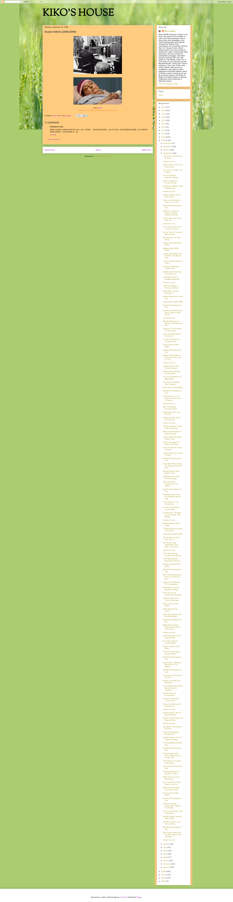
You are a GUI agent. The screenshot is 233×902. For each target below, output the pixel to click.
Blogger (139, 897)
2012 (163, 130)
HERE (100, 108)
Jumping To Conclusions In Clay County (172, 330)
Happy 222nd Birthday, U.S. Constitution (171, 583)
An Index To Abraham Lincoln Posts (171, 267)
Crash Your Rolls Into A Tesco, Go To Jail (171, 201)
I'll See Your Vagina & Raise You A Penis (171, 443)
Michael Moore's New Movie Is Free (171, 472)
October (166, 150)
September (167, 153)
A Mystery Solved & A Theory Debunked (171, 599)
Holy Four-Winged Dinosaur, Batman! (171, 287)
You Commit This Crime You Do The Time (172, 228)
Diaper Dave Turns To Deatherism (171, 778)
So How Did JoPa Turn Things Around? (171, 340)
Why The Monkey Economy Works (170, 408)
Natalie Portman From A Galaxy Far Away (172, 738)
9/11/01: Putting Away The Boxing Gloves (173, 719)
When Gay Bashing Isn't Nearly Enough (172, 433)
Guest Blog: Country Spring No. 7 (170, 292)
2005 (163, 881)
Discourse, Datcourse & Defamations (172, 705)
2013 (163, 127)
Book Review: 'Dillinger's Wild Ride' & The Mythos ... (172, 665)
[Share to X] (81, 115)
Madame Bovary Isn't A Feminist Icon (171, 419)
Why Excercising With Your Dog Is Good (171, 789)
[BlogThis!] (79, 115)
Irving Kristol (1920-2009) (172, 534)
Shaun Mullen (170, 31)
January (166, 867)
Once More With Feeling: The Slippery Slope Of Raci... (172, 466)
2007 (163, 875)
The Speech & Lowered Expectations (172, 762)
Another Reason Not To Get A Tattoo (172, 196)
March (166, 861)
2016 (163, 117)
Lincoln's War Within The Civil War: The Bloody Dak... (172, 256)
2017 (163, 114)
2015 (163, 120)
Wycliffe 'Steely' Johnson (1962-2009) (172, 817)
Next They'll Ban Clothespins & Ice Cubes (170, 484)
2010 (163, 137)
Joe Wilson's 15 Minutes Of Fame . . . (172, 728)
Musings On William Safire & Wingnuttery (173, 187)
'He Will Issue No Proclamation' (169, 694)
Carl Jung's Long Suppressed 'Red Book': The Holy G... (171, 545)
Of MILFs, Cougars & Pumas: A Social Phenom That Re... (171, 213)
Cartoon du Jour (169, 161)
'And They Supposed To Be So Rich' (172, 335)
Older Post (146, 150)
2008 (163, 871)
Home (98, 150)
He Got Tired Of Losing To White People (173, 233)
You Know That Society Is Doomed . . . (172, 157)
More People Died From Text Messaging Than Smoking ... (172, 834)
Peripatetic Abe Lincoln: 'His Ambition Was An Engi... (172, 497)
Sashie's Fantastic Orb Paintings (171, 682)
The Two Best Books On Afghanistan (172, 378)
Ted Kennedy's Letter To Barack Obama (172, 714)
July (165, 847)
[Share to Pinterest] (86, 115)
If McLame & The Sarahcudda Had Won (172, 594)
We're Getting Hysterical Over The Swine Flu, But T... (172, 577)
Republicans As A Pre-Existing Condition (171, 589)
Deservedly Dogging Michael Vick (170, 733)
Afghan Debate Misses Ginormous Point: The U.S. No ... (172, 357)
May (165, 854)
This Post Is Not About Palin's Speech (171, 383)
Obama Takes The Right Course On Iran (172, 273)
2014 (163, 124)
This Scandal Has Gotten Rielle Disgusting (172, 427)
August (166, 844)
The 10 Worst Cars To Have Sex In (171, 538)
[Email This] (77, 115)
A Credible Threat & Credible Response (171, 278)
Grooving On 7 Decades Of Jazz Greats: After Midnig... (172, 515)
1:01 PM (53, 135)
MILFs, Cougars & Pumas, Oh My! (170, 182)
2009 (163, 140)
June (165, 851)
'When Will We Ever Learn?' (170, 610)
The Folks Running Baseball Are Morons (172, 560)
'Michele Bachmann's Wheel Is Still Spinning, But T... (172, 323)
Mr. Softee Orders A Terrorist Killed (170, 642)
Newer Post (50, 150)
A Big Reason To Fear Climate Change (171, 477)
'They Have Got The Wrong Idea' (170, 503)
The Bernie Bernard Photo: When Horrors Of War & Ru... (172, 755)
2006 (163, 878)
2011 (163, 134)
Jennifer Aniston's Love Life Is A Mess (172, 823)
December (167, 143)
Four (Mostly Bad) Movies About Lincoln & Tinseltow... (173, 688)
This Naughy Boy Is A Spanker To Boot (171, 773)
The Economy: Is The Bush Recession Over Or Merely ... (172, 398)
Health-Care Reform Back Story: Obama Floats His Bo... (173, 313)
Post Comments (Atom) (102, 156)
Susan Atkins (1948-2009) (173, 302)
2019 (163, 107)
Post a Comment (53, 139)
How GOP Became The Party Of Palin (172, 637)
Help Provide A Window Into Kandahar (172, 372)
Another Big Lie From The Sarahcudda (173, 166)
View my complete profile (168, 84)
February (167, 864)
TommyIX (123, 897)
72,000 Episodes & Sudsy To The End (173, 530)
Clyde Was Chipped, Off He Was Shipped (172, 615)
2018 (163, 110)
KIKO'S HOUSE (78, 13)
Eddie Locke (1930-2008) (172, 387)
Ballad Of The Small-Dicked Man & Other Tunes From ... (171, 627)
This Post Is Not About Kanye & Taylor (171, 653)
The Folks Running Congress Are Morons (172, 554)
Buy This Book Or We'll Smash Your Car (171, 783)
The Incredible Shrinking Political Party (172, 438)
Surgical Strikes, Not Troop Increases (170, 367)
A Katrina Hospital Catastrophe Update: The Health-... (172, 806)
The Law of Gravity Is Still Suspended (172, 812)
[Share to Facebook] (84, 115)
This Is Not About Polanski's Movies (170, 176)
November (167, 146)
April (165, 857)
